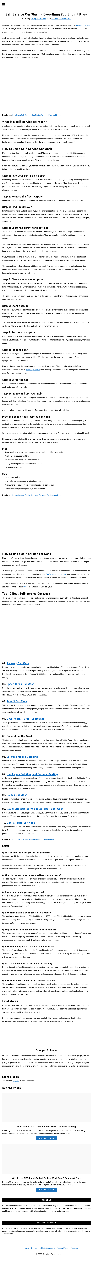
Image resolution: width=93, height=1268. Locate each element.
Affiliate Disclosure (47, 1248)
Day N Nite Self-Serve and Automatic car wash (35, 809)
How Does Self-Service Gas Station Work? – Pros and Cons (36, 115)
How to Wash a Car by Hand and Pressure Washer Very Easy (36, 495)
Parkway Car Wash (18, 663)
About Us (74, 1248)
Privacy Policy (62, 1248)
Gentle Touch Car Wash (21, 822)
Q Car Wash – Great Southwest (25, 718)
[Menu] (3, 4)
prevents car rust (83, 25)
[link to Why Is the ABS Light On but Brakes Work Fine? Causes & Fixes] (46, 1159)
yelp (25, 587)
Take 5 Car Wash (17, 701)
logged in (16, 1081)
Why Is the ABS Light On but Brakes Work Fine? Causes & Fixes (46, 1178)
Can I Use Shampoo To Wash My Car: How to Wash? (33, 839)
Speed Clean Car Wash (20, 684)
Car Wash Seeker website (56, 574)
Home (26, 1248)
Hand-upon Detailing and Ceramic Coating (32, 774)
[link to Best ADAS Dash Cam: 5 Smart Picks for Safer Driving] (46, 1107)
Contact (34, 1248)
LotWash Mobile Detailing (22, 756)
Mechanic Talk (65, 19)
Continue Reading (46, 1138)
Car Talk (54, 19)
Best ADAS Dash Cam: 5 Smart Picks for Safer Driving (46, 1126)
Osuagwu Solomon (38, 19)
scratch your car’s (33, 370)
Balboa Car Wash (17, 795)
